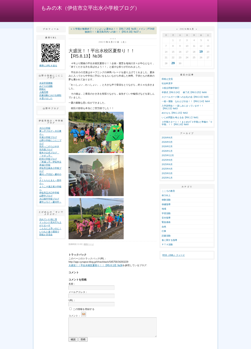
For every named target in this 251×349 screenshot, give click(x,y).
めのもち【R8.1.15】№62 (175, 113)
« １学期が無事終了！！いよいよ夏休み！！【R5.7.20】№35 (103, 28)
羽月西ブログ (46, 149)
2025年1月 (167, 178)
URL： (72, 300)
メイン (142, 28)
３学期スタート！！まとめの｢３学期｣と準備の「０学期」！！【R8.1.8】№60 (187, 123)
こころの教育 (168, 191)
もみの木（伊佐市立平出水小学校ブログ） (90, 8)
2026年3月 (167, 142)
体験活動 (166, 200)
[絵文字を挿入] (83, 315)
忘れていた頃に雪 (48, 219)
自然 (164, 226)
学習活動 (166, 213)
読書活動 (166, 235)
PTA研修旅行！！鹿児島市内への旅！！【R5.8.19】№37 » (120, 30)
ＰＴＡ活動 (167, 244)
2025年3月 (167, 173)
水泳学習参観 (46, 83)
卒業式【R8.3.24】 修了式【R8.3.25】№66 (184, 92)
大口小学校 (44, 128)
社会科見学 (167, 83)
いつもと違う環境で (49, 231)
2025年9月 (167, 160)
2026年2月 (167, 146)
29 (173, 63)
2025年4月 (167, 169)
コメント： (74, 315)
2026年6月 (167, 137)
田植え (42, 89)
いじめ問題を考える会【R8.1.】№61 (180, 117)
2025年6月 (167, 164)
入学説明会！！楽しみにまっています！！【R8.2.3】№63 (183, 107)
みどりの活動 (46, 86)
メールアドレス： (78, 292)
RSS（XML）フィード (173, 255)
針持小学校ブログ (48, 159)
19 (201, 51)
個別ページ (89, 244)
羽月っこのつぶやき (49, 146)
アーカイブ (187, 133)
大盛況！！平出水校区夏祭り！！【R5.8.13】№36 (96, 265)
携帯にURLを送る (48, 65)
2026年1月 (167, 151)
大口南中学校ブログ (49, 199)
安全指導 (166, 217)
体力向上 (166, 195)
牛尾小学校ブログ (48, 137)
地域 (164, 208)
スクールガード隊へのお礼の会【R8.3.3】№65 (185, 97)
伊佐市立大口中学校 (49, 192)
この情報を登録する (83, 309)
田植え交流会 (46, 234)
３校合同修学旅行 (170, 88)
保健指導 (166, 204)
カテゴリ (187, 186)
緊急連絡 (166, 222)
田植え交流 (167, 79)
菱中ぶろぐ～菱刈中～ (50, 202)
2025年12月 (168, 155)
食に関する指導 (169, 240)
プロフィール (51, 28)
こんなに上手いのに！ (50, 228)
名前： (72, 283)
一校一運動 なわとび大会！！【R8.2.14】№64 (186, 101)
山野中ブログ (46, 195)
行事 (164, 231)
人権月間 (43, 92)
